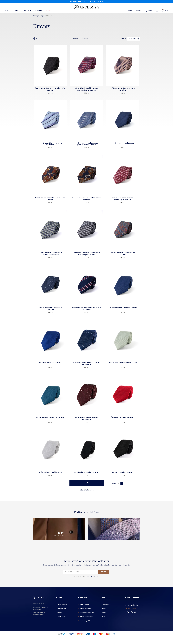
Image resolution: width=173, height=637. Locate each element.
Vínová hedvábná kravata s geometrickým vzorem (86, 89)
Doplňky (38, 11)
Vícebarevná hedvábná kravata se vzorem (50, 199)
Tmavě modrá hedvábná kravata (123, 308)
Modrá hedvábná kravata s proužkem (50, 144)
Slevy (48, 11)
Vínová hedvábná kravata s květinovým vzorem (123, 199)
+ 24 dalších (86, 483)
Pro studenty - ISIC (85, 621)
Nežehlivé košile (61, 608)
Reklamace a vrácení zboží (87, 612)
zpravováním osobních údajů (92, 576)
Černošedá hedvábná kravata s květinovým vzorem (86, 253)
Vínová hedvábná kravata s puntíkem (86, 418)
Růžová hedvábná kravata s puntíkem (123, 89)
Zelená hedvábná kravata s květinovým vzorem (50, 253)
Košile (7, 11)
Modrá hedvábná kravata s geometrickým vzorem (86, 144)
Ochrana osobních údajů (86, 616)
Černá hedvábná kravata (123, 472)
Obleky (17, 11)
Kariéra (104, 612)
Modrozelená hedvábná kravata (50, 417)
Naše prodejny (106, 604)
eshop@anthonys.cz (131, 608)
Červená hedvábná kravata (123, 417)
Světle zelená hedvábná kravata (123, 362)
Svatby (138, 10)
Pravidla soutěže (61, 616)
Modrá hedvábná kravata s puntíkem (50, 308)
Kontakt (104, 608)
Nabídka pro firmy (62, 604)
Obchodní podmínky (85, 608)
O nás (103, 616)
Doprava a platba (84, 604)
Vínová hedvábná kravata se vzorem (122, 253)
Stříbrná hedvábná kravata (50, 472)
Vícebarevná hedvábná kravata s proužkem (86, 308)
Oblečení (27, 11)
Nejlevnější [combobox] (132, 38)
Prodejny (129, 10)
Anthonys (36, 16)
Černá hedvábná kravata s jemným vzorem (50, 89)
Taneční (59, 612)
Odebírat (104, 572)
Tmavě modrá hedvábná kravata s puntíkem (86, 363)
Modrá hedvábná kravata (123, 143)
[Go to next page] (132, 483)
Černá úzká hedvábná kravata (87, 472)
